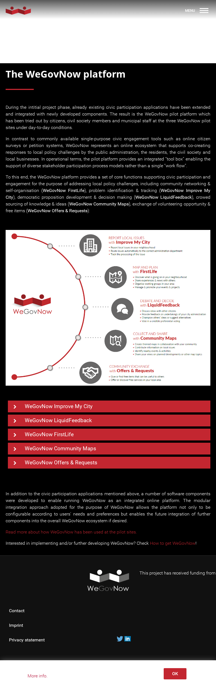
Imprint (16, 625)
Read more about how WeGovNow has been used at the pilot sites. (71, 532)
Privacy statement (27, 640)
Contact (16, 610)
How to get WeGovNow (172, 543)
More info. (38, 676)
